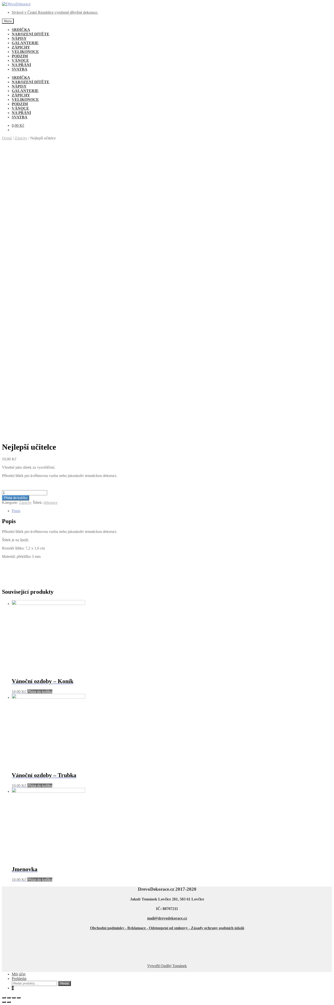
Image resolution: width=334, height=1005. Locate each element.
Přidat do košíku (15, 498)
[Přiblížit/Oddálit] (19, 997)
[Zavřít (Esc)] (4, 997)
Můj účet (18, 974)
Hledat (64, 983)
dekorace (50, 502)
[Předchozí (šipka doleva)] (4, 1002)
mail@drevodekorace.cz (167, 918)
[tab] (172, 511)
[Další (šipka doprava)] (9, 1002)
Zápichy (21, 138)
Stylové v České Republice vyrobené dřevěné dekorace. (55, 12)
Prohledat (19, 978)
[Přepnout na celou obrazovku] (14, 997)
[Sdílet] (9, 997)
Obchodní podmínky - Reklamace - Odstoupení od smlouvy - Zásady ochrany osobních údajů (167, 928)
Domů (7, 138)
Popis (16, 511)
